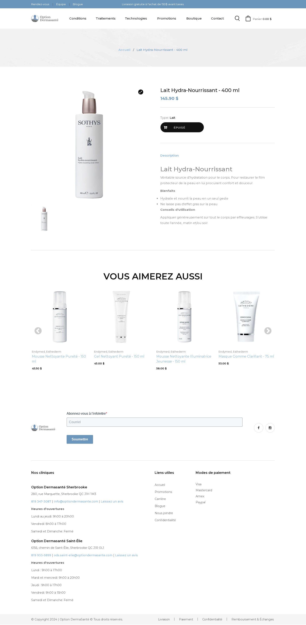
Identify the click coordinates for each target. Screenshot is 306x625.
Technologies (136, 18)
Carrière (160, 499)
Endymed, (39, 351)
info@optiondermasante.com (76, 501)
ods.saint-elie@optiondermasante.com (83, 555)
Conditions (77, 18)
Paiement (186, 619)
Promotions (166, 18)
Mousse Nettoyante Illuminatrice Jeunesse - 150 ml (183, 358)
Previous (38, 331)
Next (268, 331)
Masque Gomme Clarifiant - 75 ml (246, 356)
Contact (217, 18)
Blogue (78, 4)
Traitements (106, 18)
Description (169, 155)
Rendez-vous (40, 4)
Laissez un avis (112, 501)
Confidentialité (165, 520)
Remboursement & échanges (252, 619)
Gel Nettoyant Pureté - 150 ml (119, 356)
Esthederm (53, 351)
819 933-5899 (41, 555)
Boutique (194, 18)
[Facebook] (258, 428)
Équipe (61, 4)
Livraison (164, 619)
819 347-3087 (41, 501)
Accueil (124, 50)
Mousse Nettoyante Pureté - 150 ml (59, 358)
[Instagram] (270, 428)
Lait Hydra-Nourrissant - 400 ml (200, 90)
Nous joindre (164, 513)
